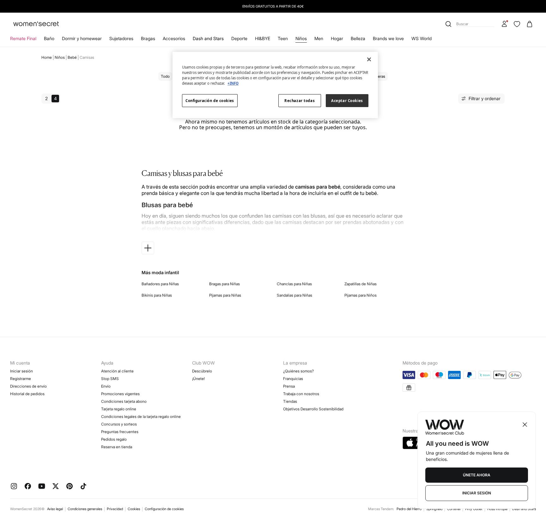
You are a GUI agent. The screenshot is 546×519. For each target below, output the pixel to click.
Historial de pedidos (27, 393)
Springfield (434, 509)
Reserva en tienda (116, 446)
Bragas (148, 38)
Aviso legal (55, 509)
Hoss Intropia (497, 509)
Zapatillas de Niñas (360, 283)
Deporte (239, 38)
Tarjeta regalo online (118, 409)
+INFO (233, 83)
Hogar (337, 38)
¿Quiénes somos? (298, 371)
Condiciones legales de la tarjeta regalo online (141, 416)
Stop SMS (110, 378)
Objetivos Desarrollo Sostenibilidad (313, 409)
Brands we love (388, 38)
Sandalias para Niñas (294, 295)
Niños (301, 38)
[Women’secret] (36, 24)
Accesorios (174, 38)
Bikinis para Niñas (157, 295)
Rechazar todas (299, 100)
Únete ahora (476, 475)
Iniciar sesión (21, 371)
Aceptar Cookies (347, 100)
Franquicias (293, 378)
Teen (283, 38)
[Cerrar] (369, 59)
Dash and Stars (208, 38)
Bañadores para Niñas (160, 283)
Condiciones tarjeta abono (124, 401)
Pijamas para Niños (360, 295)
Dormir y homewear (82, 38)
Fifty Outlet (473, 509)
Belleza (358, 38)
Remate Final (23, 38)
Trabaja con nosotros (301, 393)
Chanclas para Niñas (294, 283)
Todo (165, 76)
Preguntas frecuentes (119, 431)
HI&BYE (262, 38)
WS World (421, 38)
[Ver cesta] (529, 24)
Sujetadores (121, 38)
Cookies (134, 509)
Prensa (289, 386)
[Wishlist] (517, 24)
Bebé (72, 57)
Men (318, 38)
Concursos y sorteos (119, 424)
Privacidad (115, 509)
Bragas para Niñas (224, 283)
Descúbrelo (202, 371)
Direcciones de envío (28, 386)
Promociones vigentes (120, 393)
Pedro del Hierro (409, 509)
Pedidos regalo (114, 439)
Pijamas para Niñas (225, 295)
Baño (49, 38)
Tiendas (290, 401)
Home (46, 57)
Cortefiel (453, 509)
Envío (106, 386)
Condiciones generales (85, 509)
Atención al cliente (117, 371)
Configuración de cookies (164, 509)
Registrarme (20, 378)
